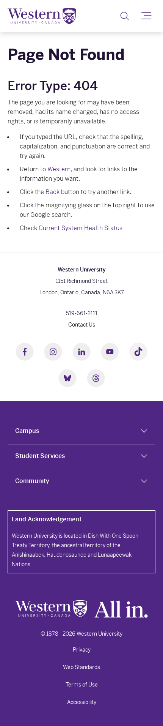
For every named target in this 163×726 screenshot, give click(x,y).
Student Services (40, 456)
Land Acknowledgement (47, 519)
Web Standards (81, 667)
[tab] (81, 432)
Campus (27, 431)
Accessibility (81, 702)
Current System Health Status (80, 228)
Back (52, 192)
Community (32, 481)
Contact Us (81, 324)
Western (59, 169)
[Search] (124, 16)
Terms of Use (82, 684)
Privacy (82, 649)
